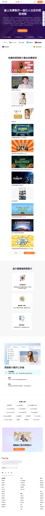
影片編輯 (3, 502)
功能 (21, 508)
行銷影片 (3, 482)
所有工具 (22, 489)
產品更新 (41, 495)
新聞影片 (3, 484)
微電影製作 (4, 504)
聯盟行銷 (41, 498)
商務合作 (41, 500)
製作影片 (40, 1)
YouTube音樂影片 (22, 408)
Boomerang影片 (36, 419)
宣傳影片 (3, 480)
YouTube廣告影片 (19, 405)
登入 (35, 1)
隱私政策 (41, 508)
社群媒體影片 (9, 405)
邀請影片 (3, 498)
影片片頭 (3, 489)
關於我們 (41, 493)
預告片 (3, 487)
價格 (41, 504)
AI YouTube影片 (38, 416)
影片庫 (21, 506)
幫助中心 (41, 480)
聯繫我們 (41, 482)
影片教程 (41, 487)
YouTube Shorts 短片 (10, 412)
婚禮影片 (3, 491)
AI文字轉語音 (22, 480)
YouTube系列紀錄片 (11, 408)
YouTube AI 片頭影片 (8, 419)
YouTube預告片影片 (22, 412)
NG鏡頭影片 (26, 419)
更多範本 (16, 253)
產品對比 (22, 500)
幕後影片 (18, 419)
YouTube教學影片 (34, 412)
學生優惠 (41, 506)
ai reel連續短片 (19, 416)
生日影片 (3, 495)
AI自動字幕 (22, 482)
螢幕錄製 (22, 487)
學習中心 (22, 495)
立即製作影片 (29, 253)
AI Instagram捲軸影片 (7, 416)
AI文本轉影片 (22, 484)
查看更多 (3, 506)
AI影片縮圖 (28, 416)
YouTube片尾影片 (33, 408)
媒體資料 (41, 502)
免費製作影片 (22, 30)
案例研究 (22, 498)
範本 (16, 2)
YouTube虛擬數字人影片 (32, 405)
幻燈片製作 (4, 500)
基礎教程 (41, 484)
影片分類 (22, 502)
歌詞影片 (3, 493)
